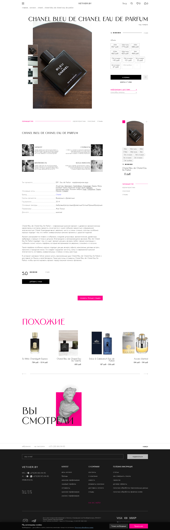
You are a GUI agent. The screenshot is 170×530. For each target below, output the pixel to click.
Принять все (138, 526)
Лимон (94, 186)
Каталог (33, 7)
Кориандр (87, 186)
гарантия (116, 480)
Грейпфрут (77, 186)
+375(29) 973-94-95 (41, 476)
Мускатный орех (62, 189)
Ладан (98, 189)
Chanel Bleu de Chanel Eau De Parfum (134, 169)
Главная (25, 7)
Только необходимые (118, 526)
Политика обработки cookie (84, 527)
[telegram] (27, 476)
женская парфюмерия (70, 480)
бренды (65, 476)
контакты (92, 472)
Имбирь (89, 187)
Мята (99, 186)
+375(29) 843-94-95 (38, 473)
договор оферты (120, 484)
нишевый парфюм (69, 484)
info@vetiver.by (27, 480)
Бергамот (68, 186)
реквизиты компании (96, 484)
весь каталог (67, 472)
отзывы (91, 492)
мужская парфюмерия (70, 492)
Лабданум (91, 189)
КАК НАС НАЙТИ (94, 503)
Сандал (65, 191)
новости (91, 480)
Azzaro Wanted (141, 359)
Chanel (40, 7)
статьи (116, 472)
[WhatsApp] (31, 476)
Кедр (84, 189)
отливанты (66, 488)
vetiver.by (85, 3)
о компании (92, 476)
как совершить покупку (122, 476)
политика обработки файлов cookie (127, 492)
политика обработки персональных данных (130, 488)
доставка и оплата (96, 488)
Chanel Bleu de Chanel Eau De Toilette (69, 360)
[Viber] (28, 473)
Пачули (58, 191)
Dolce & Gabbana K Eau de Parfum (102, 360)
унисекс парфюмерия (70, 496)
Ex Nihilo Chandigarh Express (35, 359)
